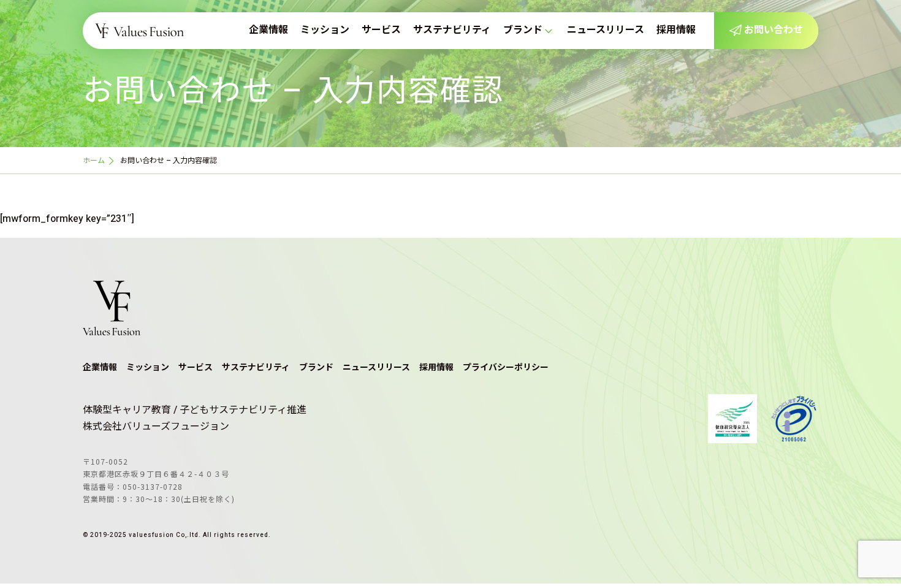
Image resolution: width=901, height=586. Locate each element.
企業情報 (268, 30)
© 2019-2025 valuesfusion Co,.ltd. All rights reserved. (177, 535)
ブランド (522, 30)
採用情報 (676, 30)
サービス (381, 30)
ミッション (324, 30)
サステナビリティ (452, 30)
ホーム (94, 160)
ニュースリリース (605, 30)
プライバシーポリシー (506, 367)
